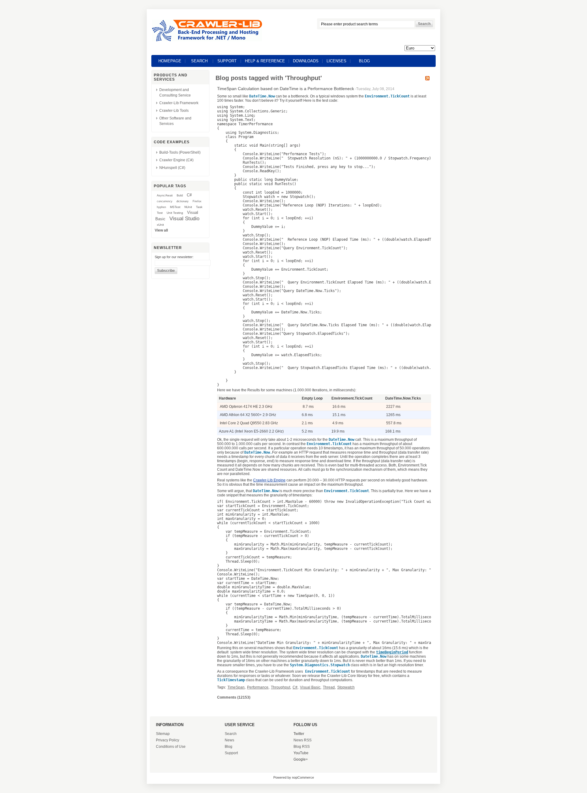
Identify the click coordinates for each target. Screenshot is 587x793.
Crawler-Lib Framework (178, 103)
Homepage (169, 61)
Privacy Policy (167, 740)
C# (189, 195)
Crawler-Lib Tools (174, 110)
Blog (364, 61)
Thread (329, 687)
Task (199, 207)
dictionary (182, 201)
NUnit (188, 207)
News (229, 740)
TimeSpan (236, 687)
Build (180, 195)
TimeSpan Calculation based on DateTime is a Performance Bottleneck (285, 88)
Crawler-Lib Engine (269, 480)
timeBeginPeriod (392, 652)
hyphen (161, 207)
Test (160, 212)
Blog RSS (302, 746)
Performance (257, 687)
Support (227, 61)
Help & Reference (265, 61)
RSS (427, 78)
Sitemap (163, 734)
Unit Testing (175, 212)
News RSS (303, 740)
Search (199, 61)
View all (161, 230)
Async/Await (165, 195)
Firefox (197, 201)
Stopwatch (346, 687)
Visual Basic (310, 687)
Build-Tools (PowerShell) (180, 152)
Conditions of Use (171, 746)
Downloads (306, 61)
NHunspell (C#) (172, 168)
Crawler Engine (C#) (176, 160)
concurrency (164, 201)
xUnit (160, 224)
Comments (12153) (233, 697)
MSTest (175, 207)
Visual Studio (184, 218)
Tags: (221, 687)
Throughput (280, 687)
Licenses (336, 61)
